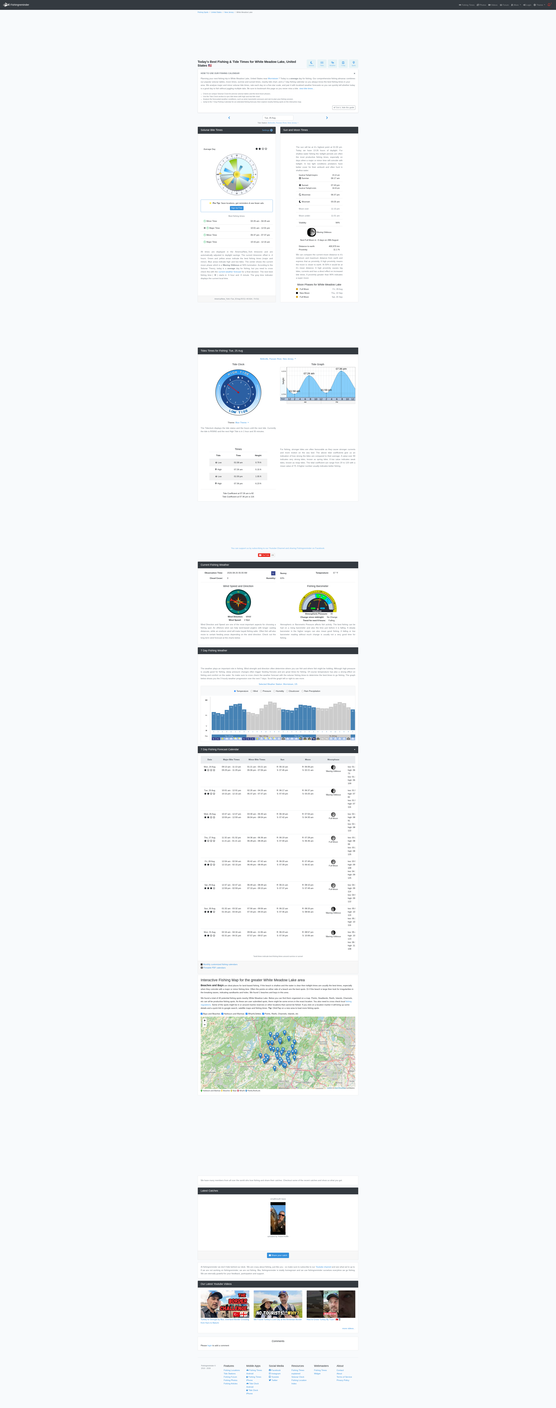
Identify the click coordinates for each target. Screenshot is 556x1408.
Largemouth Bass (294, 1199)
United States (216, 12)
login (209, 1345)
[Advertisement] (278, 35)
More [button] (516, 5)
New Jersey (229, 12)
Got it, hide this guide (345, 108)
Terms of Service (344, 1377)
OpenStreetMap (340, 1088)
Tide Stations (230, 1373)
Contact (340, 1370)
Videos (494, 5)
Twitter (274, 1380)
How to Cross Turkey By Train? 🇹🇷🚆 (324, 1319)
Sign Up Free (236, 208)
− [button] (205, 1025)
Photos (482, 5)
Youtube (275, 1377)
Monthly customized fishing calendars (220, 964)
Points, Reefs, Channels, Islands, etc (281, 1014)
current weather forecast (229, 272)
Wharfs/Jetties (254, 1014)
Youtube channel (323, 1267)
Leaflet (329, 1088)
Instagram (276, 1373)
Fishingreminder (19, 4)
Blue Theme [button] (241, 422)
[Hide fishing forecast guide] (354, 73)
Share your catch (279, 1255)
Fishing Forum (230, 1377)
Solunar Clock (297, 1377)
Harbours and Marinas (234, 1014)
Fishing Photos (230, 1380)
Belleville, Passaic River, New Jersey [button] (282, 123)
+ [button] (205, 1020)
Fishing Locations (232, 1370)
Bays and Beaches (211, 1014)
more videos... (348, 1328)
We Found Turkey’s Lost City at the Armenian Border (278, 1319)
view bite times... (306, 88)
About (339, 1373)
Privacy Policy (343, 1380)
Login (528, 5)
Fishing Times (467, 5)
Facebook (276, 1370)
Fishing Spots (203, 12)
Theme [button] (540, 5)
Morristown (273, 78)
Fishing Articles (230, 1383)
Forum (505, 5)
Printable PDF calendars (214, 968)
